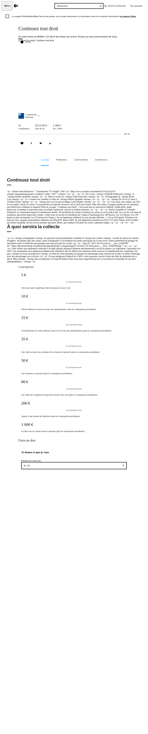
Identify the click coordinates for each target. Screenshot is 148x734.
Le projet (45, 160)
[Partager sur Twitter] (40, 143)
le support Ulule (128, 16)
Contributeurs (101, 160)
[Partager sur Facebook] (31, 143)
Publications (61, 160)
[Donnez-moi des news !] (22, 143)
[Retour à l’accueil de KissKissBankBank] (15, 5)
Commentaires (81, 160)
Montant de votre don (31, 461)
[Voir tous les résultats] (100, 6)
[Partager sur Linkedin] (50, 143)
